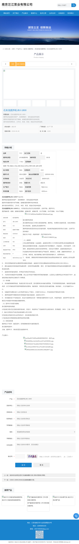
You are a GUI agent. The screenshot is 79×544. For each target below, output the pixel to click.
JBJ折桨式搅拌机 (40, 49)
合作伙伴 (52, 13)
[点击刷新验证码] (32, 456)
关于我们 (16, 13)
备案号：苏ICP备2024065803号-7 (37, 542)
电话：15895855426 (39, 526)
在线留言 (61, 13)
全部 (12, 64)
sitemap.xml (67, 542)
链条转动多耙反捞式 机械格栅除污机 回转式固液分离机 (27, 475)
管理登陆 (60, 542)
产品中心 (19, 49)
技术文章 (43, 13)
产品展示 (25, 13)
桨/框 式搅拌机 (28, 49)
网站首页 (6, 13)
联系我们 (71, 13)
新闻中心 (34, 13)
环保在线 (55, 542)
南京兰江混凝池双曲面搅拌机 (11, 500)
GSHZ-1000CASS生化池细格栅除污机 (22, 480)
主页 (13, 49)
